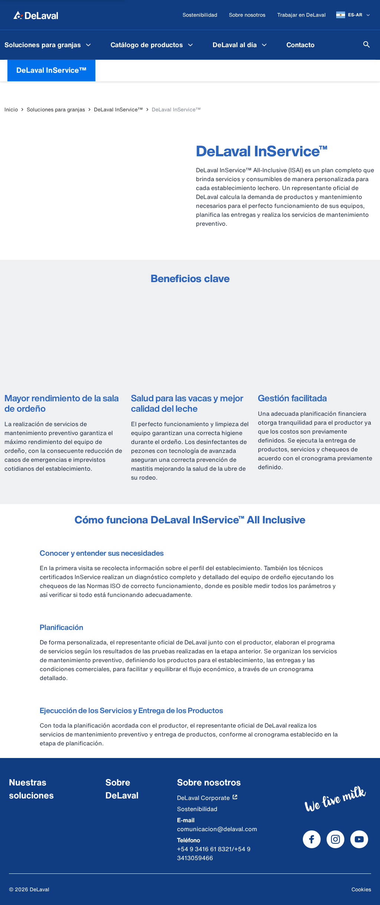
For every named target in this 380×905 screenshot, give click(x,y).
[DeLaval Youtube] (359, 839)
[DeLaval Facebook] (312, 839)
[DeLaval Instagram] (335, 839)
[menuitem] (153, 44)
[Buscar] (367, 44)
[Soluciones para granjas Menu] (88, 44)
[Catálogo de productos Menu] (190, 44)
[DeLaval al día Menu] (264, 44)
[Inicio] (35, 14)
